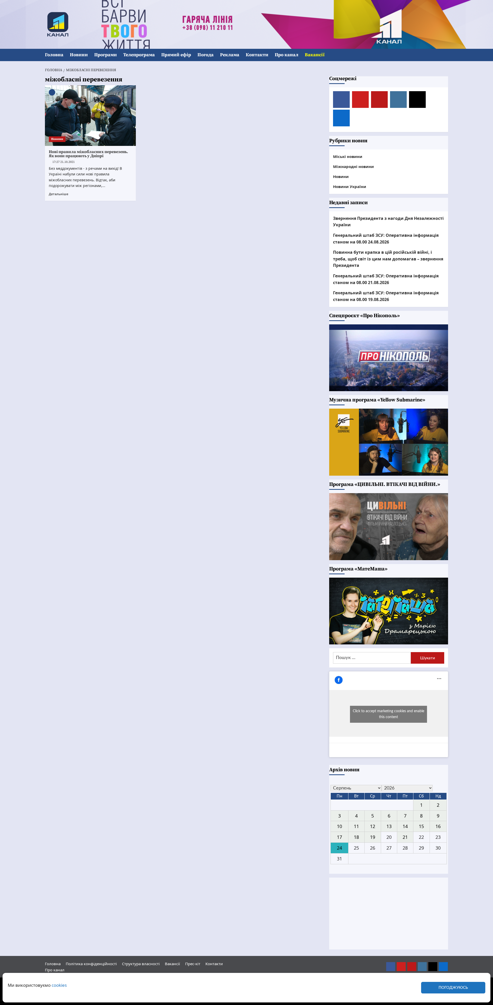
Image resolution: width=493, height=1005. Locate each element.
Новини (79, 55)
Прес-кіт (192, 963)
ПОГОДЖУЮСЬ (453, 988)
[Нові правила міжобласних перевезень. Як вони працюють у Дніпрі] (90, 115)
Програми (105, 55)
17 (339, 837)
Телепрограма (139, 55)
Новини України (349, 186)
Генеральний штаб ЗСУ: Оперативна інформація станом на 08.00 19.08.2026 (386, 296)
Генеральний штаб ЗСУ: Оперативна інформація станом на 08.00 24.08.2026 (386, 238)
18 (356, 837)
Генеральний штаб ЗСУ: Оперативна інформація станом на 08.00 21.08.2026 (386, 279)
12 (372, 826)
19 (372, 837)
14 (405, 826)
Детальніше (58, 194)
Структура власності (141, 963)
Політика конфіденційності (91, 963)
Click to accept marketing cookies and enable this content (388, 714)
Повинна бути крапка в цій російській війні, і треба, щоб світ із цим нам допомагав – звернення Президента (388, 258)
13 (389, 826)
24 (339, 848)
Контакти (257, 55)
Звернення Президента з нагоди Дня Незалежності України (388, 221)
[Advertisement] (388, 914)
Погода (205, 55)
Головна (54, 55)
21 (405, 837)
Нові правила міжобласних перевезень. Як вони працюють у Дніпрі (88, 153)
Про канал (286, 55)
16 (438, 826)
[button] (445, 55)
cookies (59, 985)
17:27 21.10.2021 (63, 162)
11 (356, 826)
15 (421, 826)
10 (339, 826)
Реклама (229, 55)
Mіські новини (347, 156)
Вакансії (315, 55)
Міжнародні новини (353, 166)
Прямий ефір (176, 55)
